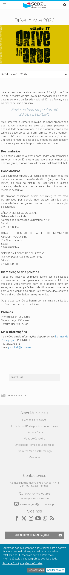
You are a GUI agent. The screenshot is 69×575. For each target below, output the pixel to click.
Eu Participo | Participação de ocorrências (34, 426)
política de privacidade (44, 558)
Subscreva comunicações (32, 535)
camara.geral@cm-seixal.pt (37, 504)
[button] (34, 74)
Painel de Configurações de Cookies (22, 563)
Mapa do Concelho (34, 438)
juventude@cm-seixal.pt (21, 347)
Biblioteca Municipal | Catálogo (35, 451)
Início (3, 395)
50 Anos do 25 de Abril (34, 419)
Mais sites (34, 457)
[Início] (34, 7)
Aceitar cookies (55, 570)
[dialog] (34, 559)
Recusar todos (36, 570)
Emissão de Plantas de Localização (34, 444)
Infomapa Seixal (34, 432)
